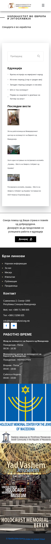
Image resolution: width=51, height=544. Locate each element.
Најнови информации (16, 263)
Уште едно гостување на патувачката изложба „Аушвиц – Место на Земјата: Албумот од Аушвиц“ (25, 164)
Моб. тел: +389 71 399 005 (16, 310)
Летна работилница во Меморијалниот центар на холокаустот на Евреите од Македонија (22, 135)
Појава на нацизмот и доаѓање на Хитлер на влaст (25, 97)
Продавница (11, 286)
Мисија (8, 272)
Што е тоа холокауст (19, 90)
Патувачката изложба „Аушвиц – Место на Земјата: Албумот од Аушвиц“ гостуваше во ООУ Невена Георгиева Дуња (24, 191)
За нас (8, 268)
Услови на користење (34, 539)
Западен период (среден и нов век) (26, 85)
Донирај (23, 239)
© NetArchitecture (14, 539)
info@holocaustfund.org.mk (16, 321)
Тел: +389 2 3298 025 (13, 315)
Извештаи (10, 277)
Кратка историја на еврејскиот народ (26, 74)
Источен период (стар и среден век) (26, 79)
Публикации (11, 281)
